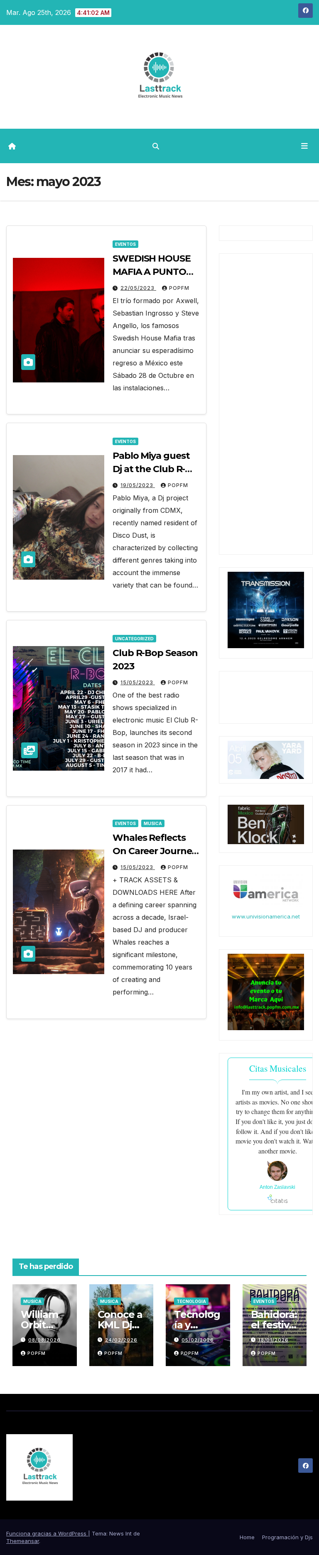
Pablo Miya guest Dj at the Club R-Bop (151, 469)
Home (247, 1537)
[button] (155, 146)
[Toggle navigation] (304, 146)
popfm (179, 288)
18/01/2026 (273, 1340)
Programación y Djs (287, 1537)
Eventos (125, 244)
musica (153, 823)
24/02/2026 (121, 1340)
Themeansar (22, 1541)
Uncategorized (134, 638)
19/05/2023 (137, 485)
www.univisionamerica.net (266, 916)
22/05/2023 (138, 288)
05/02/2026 (198, 1340)
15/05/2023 (137, 682)
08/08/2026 (44, 1340)
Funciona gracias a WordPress (47, 1533)
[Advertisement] (266, 413)
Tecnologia (191, 1301)
